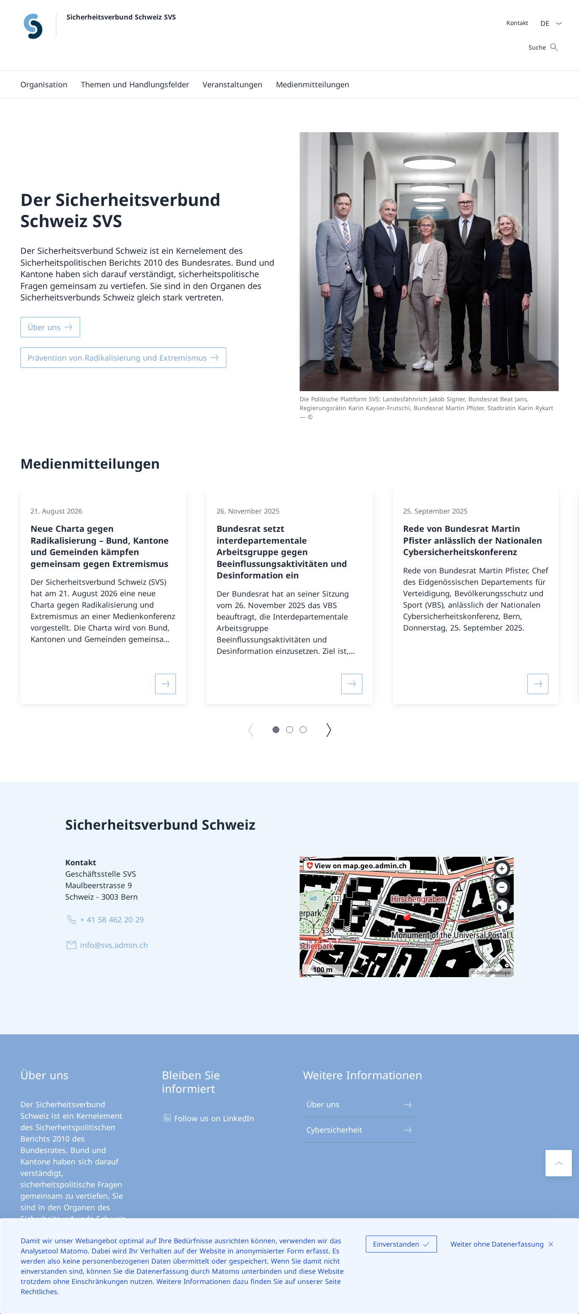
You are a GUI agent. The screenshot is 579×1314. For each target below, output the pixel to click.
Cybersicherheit (334, 1130)
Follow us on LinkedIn (214, 1118)
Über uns (323, 1104)
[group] (103, 596)
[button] (44, 84)
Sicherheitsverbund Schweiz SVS (121, 17)
